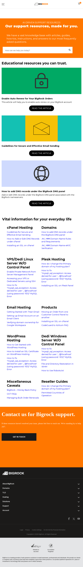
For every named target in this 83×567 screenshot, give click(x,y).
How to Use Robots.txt (53, 370)
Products (49, 307)
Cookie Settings (37, 530)
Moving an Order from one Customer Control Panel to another (55, 315)
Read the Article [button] (41, 108)
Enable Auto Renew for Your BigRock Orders (27, 98)
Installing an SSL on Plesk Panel (57, 285)
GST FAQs (12, 394)
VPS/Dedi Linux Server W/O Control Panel (20, 263)
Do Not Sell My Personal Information (54, 530)
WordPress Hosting (16, 338)
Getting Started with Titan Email (23, 312)
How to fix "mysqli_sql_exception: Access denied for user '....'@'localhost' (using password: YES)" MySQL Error (22, 291)
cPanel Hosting (20, 228)
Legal (21, 530)
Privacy (27, 530)
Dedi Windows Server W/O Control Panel (54, 340)
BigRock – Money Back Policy (21, 390)
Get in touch (19, 437)
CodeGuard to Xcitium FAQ (55, 325)
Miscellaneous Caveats (19, 384)
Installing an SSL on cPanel (20, 245)
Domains (49, 228)
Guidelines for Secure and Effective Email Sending (30, 146)
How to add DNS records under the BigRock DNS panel (33, 191)
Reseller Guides (55, 382)
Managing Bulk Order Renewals (23, 398)
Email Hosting (19, 307)
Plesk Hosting (53, 259)
